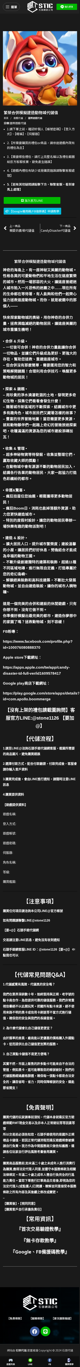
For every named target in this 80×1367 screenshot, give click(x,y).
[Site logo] (40, 6)
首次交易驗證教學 (40, 1229)
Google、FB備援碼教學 (40, 1251)
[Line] (45, 1331)
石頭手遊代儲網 (28, 930)
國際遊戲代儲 (35, 118)
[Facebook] (35, 1331)
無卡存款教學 (40, 1240)
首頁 (6, 118)
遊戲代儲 (18, 118)
